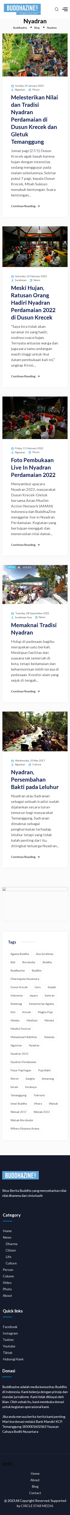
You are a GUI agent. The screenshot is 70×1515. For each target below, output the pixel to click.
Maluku (15, 1020)
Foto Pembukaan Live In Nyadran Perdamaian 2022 (33, 467)
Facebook (10, 1327)
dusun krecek (19, 987)
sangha (30, 1078)
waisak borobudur (21, 1120)
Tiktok (7, 1353)
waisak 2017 (18, 1111)
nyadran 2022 (19, 1053)
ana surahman (44, 953)
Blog (35, 1486)
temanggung (18, 1095)
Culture (36, 764)
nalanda (49, 1037)
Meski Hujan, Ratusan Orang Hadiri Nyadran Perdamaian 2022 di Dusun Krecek (33, 302)
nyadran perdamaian (23, 1062)
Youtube (9, 1346)
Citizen (11, 1250)
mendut (49, 1020)
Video (7, 1283)
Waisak (53, 1103)
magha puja (45, 1012)
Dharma (11, 1244)
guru (38, 987)
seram (14, 1087)
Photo (36, 89)
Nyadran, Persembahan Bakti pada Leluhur (35, 779)
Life (8, 1257)
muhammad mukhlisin (23, 1037)
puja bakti (44, 1070)
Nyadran (34, 1045)
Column (8, 1276)
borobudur (29, 962)
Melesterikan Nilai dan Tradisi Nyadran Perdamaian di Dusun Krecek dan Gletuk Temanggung (34, 119)
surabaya (31, 1087)
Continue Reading (23, 206)
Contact (35, 1493)
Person (8, 1270)
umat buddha (18, 1103)
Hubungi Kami (13, 1359)
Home (7, 1231)
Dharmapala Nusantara (24, 978)
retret (14, 1078)
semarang (48, 1078)
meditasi (32, 1020)
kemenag (16, 1003)
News (37, 280)
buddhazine (17, 970)
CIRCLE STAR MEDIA (37, 1506)
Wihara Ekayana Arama (24, 1128)
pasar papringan (20, 1070)
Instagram (10, 1333)
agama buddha (19, 953)
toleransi (39, 1095)
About (7, 1295)
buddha (47, 962)
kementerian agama (41, 1003)
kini (12, 1012)
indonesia (16, 995)
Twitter (8, 1340)
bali (12, 962)
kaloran (50, 995)
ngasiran (16, 1045)
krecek (26, 1012)
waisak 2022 (42, 1111)
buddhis (37, 970)
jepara (33, 995)
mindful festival (20, 1028)
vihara (38, 1103)
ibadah (52, 987)
